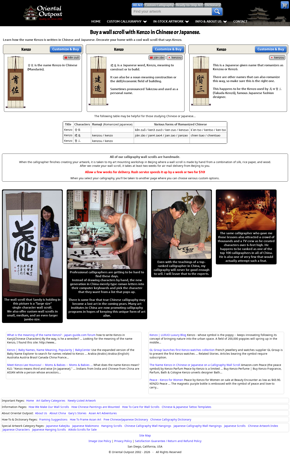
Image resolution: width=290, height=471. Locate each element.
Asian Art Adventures (103, 413)
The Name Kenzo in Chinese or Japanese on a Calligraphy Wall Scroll (195, 365)
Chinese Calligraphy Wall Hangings (147, 426)
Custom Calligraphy (124, 21)
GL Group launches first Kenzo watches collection (182, 350)
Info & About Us (208, 21)
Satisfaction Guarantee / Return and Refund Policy (168, 441)
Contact (240, 21)
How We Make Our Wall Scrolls (49, 407)
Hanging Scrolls (111, 426)
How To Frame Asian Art (85, 419)
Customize (65, 49)
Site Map (145, 435)
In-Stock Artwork (168, 21)
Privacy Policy (123, 441)
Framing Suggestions (53, 419)
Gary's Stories (77, 413)
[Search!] (217, 11)
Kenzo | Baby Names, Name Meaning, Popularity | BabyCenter (49, 350)
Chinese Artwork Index (263, 426)
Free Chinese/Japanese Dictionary (126, 419)
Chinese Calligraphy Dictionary (170, 419)
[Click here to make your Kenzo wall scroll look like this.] (15, 106)
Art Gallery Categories (50, 400)
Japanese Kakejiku (58, 426)
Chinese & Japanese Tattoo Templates (186, 407)
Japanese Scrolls (235, 426)
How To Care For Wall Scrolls (140, 407)
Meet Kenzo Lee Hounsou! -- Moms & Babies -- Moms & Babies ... (50, 365)
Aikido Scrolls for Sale (82, 429)
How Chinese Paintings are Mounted (95, 407)
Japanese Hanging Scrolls (49, 429)
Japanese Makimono (85, 426)
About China (58, 413)
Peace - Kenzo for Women (166, 380)
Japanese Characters (16, 429)
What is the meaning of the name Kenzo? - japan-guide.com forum (51, 335)
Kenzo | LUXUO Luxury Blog (168, 335)
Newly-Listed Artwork (82, 400)
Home (96, 21)
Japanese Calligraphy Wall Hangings (198, 426)
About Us (41, 413)
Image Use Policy (100, 441)
